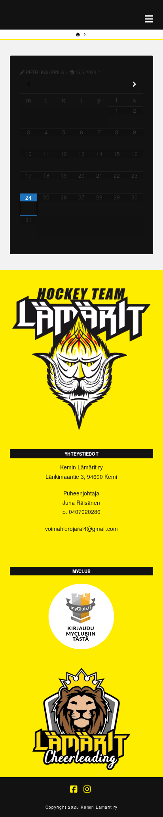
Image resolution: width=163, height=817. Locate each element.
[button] (149, 19)
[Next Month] (135, 84)
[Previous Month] (29, 84)
